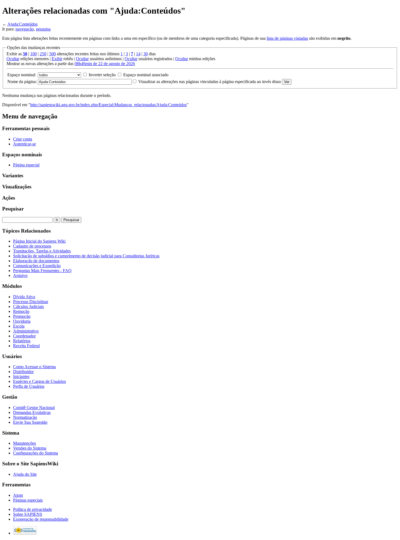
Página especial (26, 165)
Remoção (21, 311)
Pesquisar (13, 209)
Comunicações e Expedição (37, 265)
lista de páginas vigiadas (287, 38)
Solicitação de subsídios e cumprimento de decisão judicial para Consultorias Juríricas (86, 256)
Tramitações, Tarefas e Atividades (42, 251)
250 (43, 53)
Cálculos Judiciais (28, 306)
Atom (18, 495)
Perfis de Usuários (28, 386)
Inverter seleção (102, 74)
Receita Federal (26, 345)
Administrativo (26, 331)
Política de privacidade (32, 509)
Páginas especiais (28, 500)
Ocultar (13, 58)
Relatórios (21, 340)
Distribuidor (23, 371)
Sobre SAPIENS (27, 514)
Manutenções (24, 443)
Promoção (21, 316)
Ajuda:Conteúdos (22, 24)
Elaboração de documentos (36, 260)
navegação (25, 29)
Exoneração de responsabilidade (40, 519)
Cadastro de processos (32, 246)
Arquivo (20, 275)
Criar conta (22, 139)
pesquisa (43, 29)
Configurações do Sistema (35, 453)
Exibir (57, 58)
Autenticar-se (24, 144)
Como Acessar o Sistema (34, 366)
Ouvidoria (21, 321)
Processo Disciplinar (30, 301)
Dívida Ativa (24, 296)
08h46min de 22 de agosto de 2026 (105, 63)
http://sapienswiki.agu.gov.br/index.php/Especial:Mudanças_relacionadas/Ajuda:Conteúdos (108, 104)
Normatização (25, 417)
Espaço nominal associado (145, 74)
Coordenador (24, 336)
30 (145, 53)
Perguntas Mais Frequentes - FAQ (42, 270)
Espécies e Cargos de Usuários (39, 381)
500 (52, 53)
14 (138, 53)
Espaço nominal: (21, 74)
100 (33, 53)
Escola (18, 326)
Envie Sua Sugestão (30, 422)
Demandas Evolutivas (32, 412)
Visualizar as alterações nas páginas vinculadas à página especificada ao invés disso (209, 81)
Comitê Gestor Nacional (34, 407)
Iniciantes (21, 376)
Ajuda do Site (25, 474)
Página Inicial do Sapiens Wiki (39, 241)
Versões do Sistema (29, 448)
